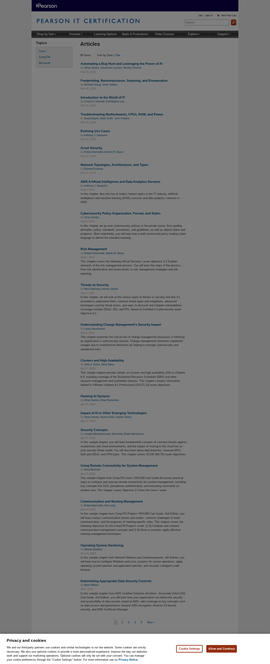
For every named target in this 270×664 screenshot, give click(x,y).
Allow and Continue (221, 648)
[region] (135, 649)
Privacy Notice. (128, 659)
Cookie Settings (189, 648)
